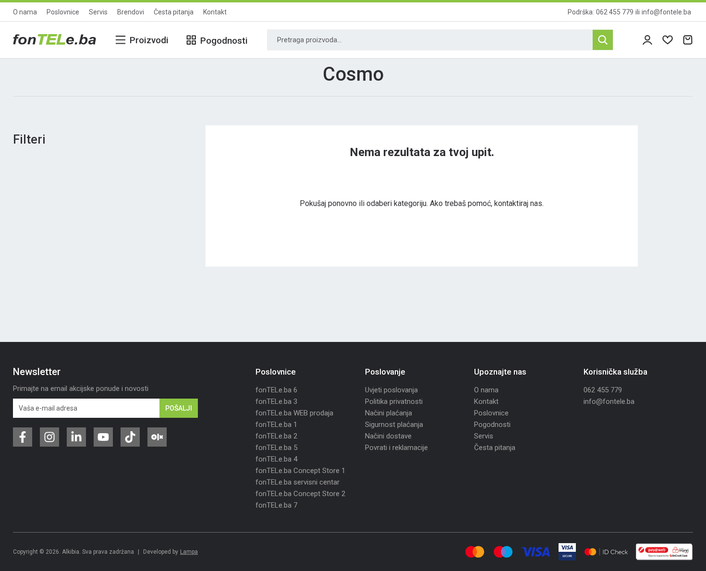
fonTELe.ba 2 (276, 436)
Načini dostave (388, 436)
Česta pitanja (174, 12)
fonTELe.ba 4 (276, 459)
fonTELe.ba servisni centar (298, 482)
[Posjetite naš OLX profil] (157, 437)
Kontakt (215, 12)
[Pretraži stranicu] (603, 40)
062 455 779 (614, 12)
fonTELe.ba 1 (276, 424)
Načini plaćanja (388, 413)
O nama (25, 12)
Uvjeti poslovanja (391, 390)
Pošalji (178, 408)
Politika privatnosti (394, 401)
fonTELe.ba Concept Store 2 (300, 493)
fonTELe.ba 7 (276, 505)
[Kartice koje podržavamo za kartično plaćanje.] (474, 551)
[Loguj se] (647, 40)
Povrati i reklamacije (396, 447)
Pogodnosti (492, 424)
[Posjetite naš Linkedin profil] (76, 437)
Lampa (189, 551)
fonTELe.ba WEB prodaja (294, 413)
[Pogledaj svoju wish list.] (667, 40)
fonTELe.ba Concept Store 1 (300, 470)
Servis (98, 12)
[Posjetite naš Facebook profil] (22, 437)
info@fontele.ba (666, 12)
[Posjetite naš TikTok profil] (130, 437)
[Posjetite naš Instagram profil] (49, 437)
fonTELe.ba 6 (276, 390)
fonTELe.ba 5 (276, 447)
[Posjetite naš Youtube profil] (103, 437)
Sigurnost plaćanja (394, 424)
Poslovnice (63, 12)
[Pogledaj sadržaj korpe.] (687, 40)
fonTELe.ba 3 (276, 401)
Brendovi (130, 12)
